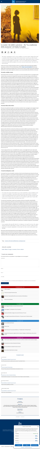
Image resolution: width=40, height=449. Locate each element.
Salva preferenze (34, 445)
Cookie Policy (22, 447)
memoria (7, 240)
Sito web (2, 276)
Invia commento (5, 283)
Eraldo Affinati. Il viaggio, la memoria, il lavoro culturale (13, 249)
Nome (2, 268)
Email (2, 272)
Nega (27, 445)
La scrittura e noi (17, 48)
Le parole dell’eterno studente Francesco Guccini (8, 359)
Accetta (18, 445)
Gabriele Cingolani (10, 48)
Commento (3, 258)
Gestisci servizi (17, 442)
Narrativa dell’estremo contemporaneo (17, 240)
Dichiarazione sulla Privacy (28, 447)
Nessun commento (25, 48)
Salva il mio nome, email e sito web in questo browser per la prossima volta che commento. (19, 280)
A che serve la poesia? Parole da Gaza (6, 367)
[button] (38, 426)
